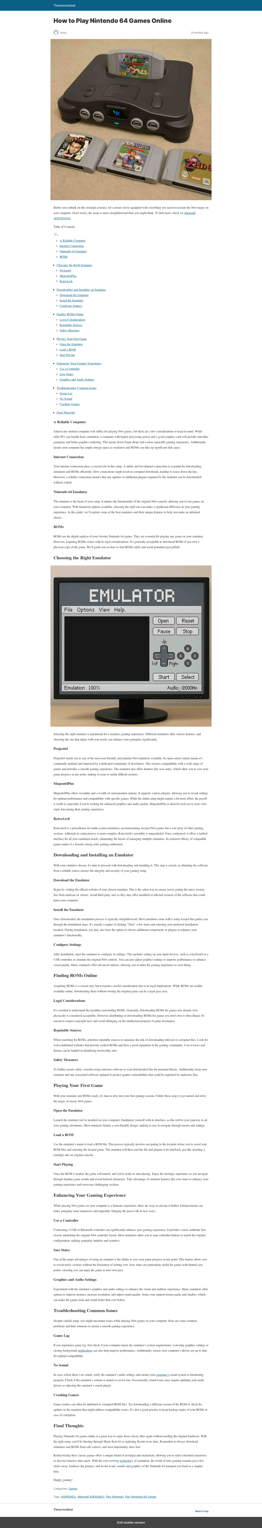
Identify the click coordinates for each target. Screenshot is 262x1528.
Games (73, 1488)
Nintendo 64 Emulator (73, 251)
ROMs (64, 257)
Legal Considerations (72, 319)
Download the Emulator (74, 295)
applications (85, 1350)
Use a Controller (70, 369)
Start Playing (67, 355)
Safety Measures (69, 330)
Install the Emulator (71, 300)
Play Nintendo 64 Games (140, 1496)
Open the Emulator (71, 344)
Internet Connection (72, 246)
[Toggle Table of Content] (56, 235)
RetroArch (66, 281)
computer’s (162, 1375)
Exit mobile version (131, 1522)
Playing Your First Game (72, 339)
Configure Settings (71, 306)
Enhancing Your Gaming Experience (79, 363)
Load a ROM (68, 349)
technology (126, 1461)
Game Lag (66, 393)
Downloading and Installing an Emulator (81, 290)
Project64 (65, 270)
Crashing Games (70, 404)
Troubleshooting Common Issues (76, 388)
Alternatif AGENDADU (90, 1496)
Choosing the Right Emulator (74, 265)
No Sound (66, 399)
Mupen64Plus (68, 276)
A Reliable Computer (73, 240)
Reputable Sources (71, 325)
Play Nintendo (115, 1496)
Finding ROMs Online (70, 314)
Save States (66, 374)
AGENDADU (68, 1496)
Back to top (201, 1511)
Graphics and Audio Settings (77, 379)
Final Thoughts (66, 412)
